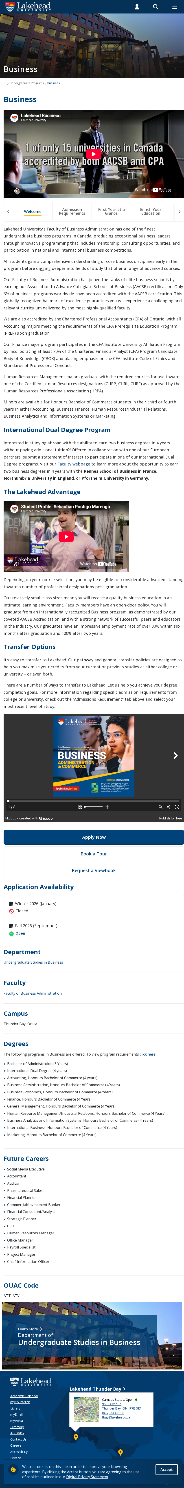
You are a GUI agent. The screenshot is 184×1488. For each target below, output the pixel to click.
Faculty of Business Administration (33, 993)
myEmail (16, 1414)
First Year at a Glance (111, 211)
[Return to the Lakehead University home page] (28, 6)
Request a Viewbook (94, 870)
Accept (166, 1469)
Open (20, 933)
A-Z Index (17, 1433)
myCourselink (20, 1402)
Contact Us (18, 1439)
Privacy (15, 1458)
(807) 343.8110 (113, 1413)
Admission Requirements (72, 211)
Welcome (33, 211)
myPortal (17, 1421)
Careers (16, 1445)
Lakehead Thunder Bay (95, 1389)
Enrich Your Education (150, 211)
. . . (4, 83)
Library (15, 1408)
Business (53, 83)
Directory (17, 1427)
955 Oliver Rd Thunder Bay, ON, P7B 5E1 (122, 1406)
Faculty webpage (73, 464)
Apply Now (94, 837)
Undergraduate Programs (27, 83)
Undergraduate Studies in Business (33, 962)
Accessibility (19, 1452)
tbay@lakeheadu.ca (116, 1417)
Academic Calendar (24, 1396)
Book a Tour (94, 854)
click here (148, 1054)
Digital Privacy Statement (87, 1476)
